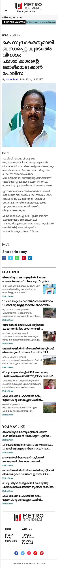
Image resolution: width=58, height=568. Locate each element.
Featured (10, 272)
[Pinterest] (42, 553)
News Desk (12, 79)
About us (27, 529)
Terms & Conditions (28, 535)
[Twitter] (23, 553)
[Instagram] (29, 553)
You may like (13, 427)
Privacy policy (9, 535)
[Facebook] (16, 553)
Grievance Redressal (27, 541)
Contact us (11, 541)
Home (5, 35)
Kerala (17, 35)
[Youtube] (35, 553)
